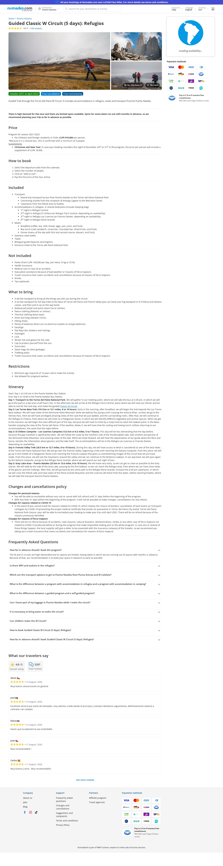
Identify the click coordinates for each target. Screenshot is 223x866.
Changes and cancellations (62, 807)
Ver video (154, 85)
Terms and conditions (67, 820)
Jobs (25, 802)
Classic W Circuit (68, 406)
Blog (25, 806)
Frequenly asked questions (64, 799)
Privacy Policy (62, 825)
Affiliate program (97, 797)
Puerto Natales (24, 18)
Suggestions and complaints (64, 815)
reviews (35, 28)
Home (11, 18)
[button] (177, 9)
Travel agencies (97, 802)
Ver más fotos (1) (134, 85)
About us (27, 797)
